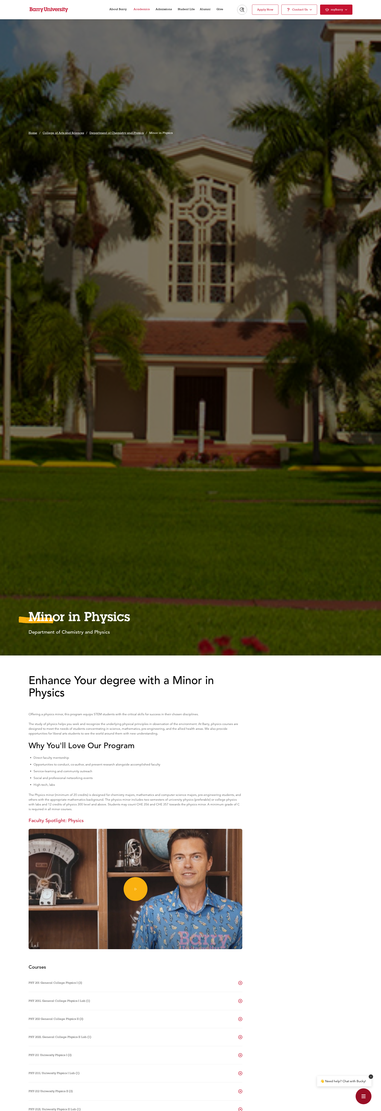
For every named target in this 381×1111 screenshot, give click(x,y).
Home (33, 133)
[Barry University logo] (49, 9)
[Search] (242, 10)
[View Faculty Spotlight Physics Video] (135, 889)
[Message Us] (363, 1096)
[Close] (371, 1076)
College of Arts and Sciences (63, 133)
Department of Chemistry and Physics (116, 133)
